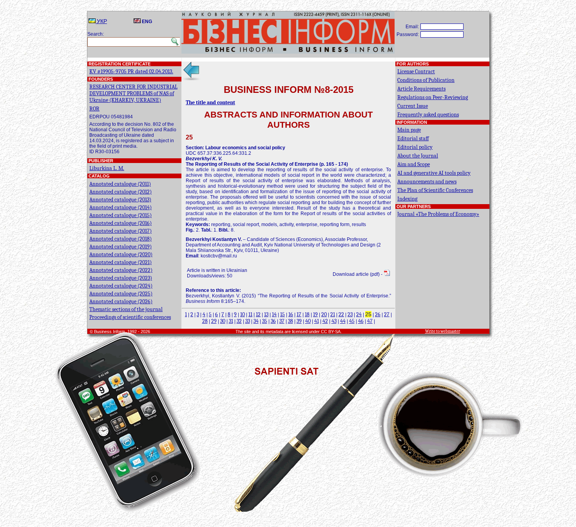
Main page (409, 130)
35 (264, 321)
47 (370, 321)
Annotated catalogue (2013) (120, 199)
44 (343, 321)
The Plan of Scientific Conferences (435, 190)
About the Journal (417, 155)
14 (274, 314)
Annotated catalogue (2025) (120, 293)
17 (299, 314)
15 (282, 314)
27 (386, 314)
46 (361, 321)
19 (315, 314)
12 (258, 314)
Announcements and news (426, 181)
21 (332, 314)
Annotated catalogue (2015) (120, 215)
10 (242, 314)
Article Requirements (421, 88)
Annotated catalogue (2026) (120, 301)
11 (250, 314)
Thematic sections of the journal (126, 309)
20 (324, 314)
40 (308, 321)
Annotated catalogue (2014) (120, 207)
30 (222, 321)
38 (290, 321)
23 (350, 314)
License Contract (416, 71)
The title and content (210, 102)
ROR (94, 108)
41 (316, 321)
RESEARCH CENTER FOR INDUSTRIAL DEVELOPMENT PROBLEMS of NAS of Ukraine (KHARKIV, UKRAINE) (133, 93)
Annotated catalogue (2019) (120, 246)
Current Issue (412, 106)
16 (290, 314)
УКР (101, 21)
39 (299, 321)
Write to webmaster (442, 331)
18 (307, 314)
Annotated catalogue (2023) (120, 278)
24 (359, 314)
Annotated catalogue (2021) (120, 262)
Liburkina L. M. (106, 168)
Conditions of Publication (426, 80)
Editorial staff (413, 138)
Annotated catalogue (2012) (120, 191)
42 (325, 321)
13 (266, 314)
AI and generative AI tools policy (434, 173)
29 (214, 321)
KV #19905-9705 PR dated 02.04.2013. (131, 71)
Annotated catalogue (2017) (120, 231)
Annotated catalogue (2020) (120, 254)
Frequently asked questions (428, 114)
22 (341, 314)
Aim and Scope (413, 164)
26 (377, 314)
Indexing (407, 199)
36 (273, 321)
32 (239, 321)
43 (334, 321)
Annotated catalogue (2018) (120, 238)
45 (352, 321)
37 (281, 321)
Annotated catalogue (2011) (120, 184)
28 (205, 321)
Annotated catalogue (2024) (120, 286)
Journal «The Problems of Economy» (438, 214)
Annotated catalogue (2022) (120, 270)
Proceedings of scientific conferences (130, 317)
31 (231, 321)
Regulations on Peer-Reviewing (432, 97)
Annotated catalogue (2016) (120, 223)
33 (247, 321)
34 (256, 321)
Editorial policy (415, 147)
